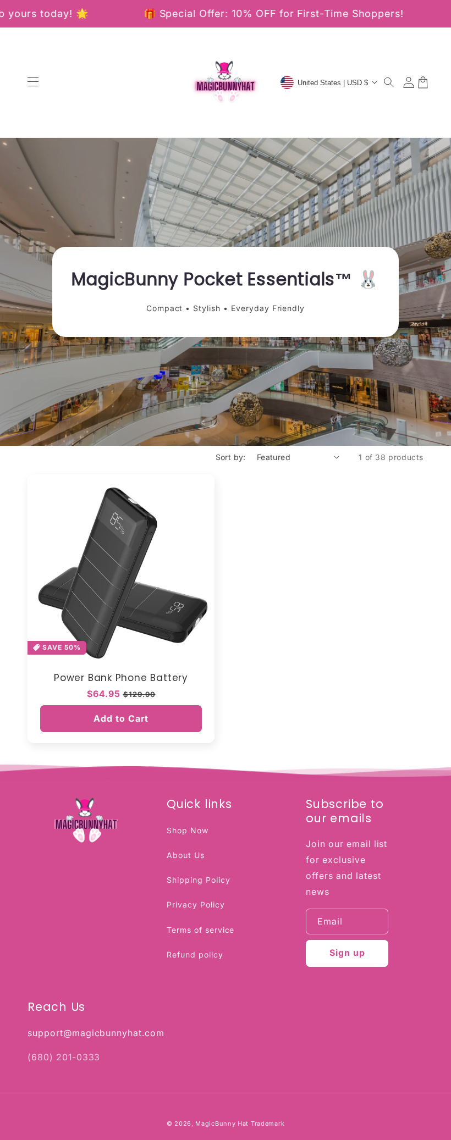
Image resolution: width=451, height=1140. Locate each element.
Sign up (347, 952)
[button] (389, 82)
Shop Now (187, 830)
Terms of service (200, 929)
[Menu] (33, 82)
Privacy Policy (195, 904)
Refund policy (195, 954)
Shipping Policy (198, 879)
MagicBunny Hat (222, 1123)
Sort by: (231, 457)
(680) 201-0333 (64, 1057)
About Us (186, 855)
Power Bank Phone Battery (121, 678)
